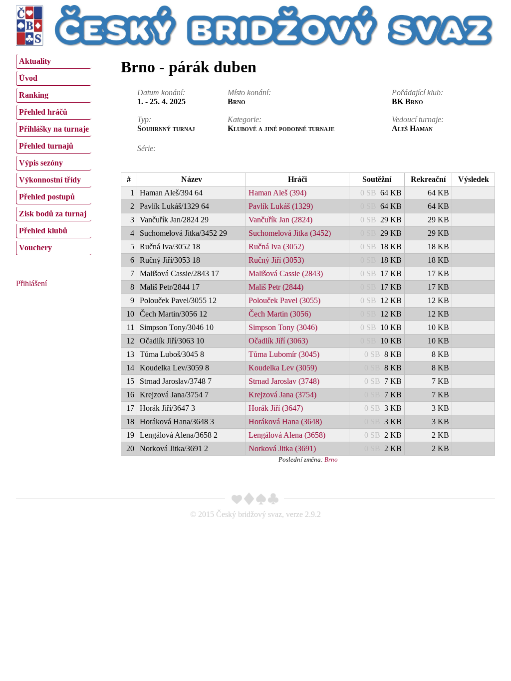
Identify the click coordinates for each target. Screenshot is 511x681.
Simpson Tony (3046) (283, 327)
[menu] (53, 153)
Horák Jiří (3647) (276, 408)
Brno (331, 459)
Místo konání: (249, 92)
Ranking (33, 95)
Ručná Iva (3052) (276, 246)
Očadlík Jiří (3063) (278, 341)
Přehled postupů (47, 196)
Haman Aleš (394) (277, 192)
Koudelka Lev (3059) (283, 367)
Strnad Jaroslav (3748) (284, 381)
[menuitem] (53, 61)
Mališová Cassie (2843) (286, 273)
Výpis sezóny (41, 163)
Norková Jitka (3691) (282, 448)
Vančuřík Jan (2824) (280, 219)
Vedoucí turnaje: (418, 119)
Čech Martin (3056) (280, 314)
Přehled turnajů (46, 146)
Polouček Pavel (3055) (284, 300)
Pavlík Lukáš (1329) (281, 206)
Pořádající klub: (417, 92)
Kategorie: (244, 119)
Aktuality (35, 61)
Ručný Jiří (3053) (276, 260)
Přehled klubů (43, 230)
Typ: (144, 119)
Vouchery (35, 247)
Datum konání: (161, 92)
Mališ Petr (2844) (276, 287)
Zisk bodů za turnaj (52, 213)
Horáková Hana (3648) (285, 421)
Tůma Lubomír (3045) (284, 354)
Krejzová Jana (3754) (282, 394)
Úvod (28, 78)
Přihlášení (31, 283)
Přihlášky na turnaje (54, 129)
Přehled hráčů (43, 112)
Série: (146, 148)
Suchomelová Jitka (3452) (290, 233)
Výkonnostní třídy (50, 179)
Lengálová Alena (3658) (287, 435)
